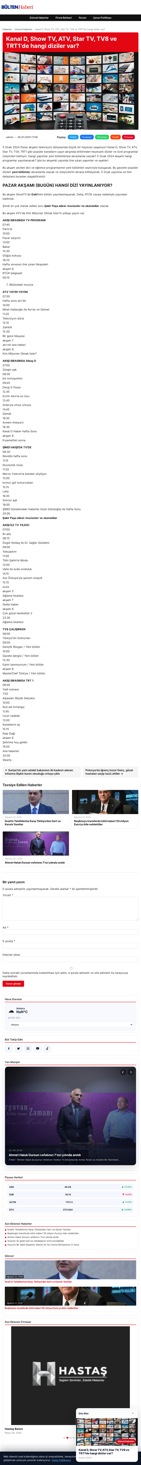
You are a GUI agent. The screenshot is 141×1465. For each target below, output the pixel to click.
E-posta (9, 941)
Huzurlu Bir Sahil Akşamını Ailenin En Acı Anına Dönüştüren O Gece (43, 1244)
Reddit (115, 137)
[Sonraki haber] (130, 1072)
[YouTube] (38, 1049)
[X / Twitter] (18, 1049)
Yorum (8, 895)
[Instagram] (28, 1049)
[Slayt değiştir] (64, 1438)
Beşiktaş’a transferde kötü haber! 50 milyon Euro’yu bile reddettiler (43, 1233)
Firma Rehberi (64, 17)
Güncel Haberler (39, 17)
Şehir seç (14, 1018)
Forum (82, 17)
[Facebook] (9, 1049)
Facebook (87, 137)
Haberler (7, 29)
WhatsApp (102, 137)
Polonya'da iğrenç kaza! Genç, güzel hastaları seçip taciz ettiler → (109, 771)
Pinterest (128, 137)
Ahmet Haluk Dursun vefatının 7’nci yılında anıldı (32, 1237)
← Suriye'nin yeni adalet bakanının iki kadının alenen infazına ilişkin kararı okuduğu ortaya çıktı (39, 771)
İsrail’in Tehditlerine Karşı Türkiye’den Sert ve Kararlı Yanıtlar (39, 1229)
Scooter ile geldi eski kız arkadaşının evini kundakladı (35, 1240)
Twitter (73, 137)
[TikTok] (47, 1049)
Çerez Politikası (102, 17)
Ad (5, 927)
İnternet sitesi (11, 954)
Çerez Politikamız (61, 1460)
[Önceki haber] (123, 1072)
